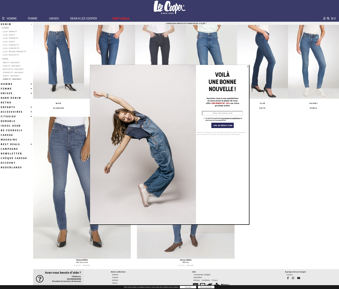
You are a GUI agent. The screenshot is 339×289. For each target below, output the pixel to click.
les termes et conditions (231, 118)
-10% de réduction (222, 125)
